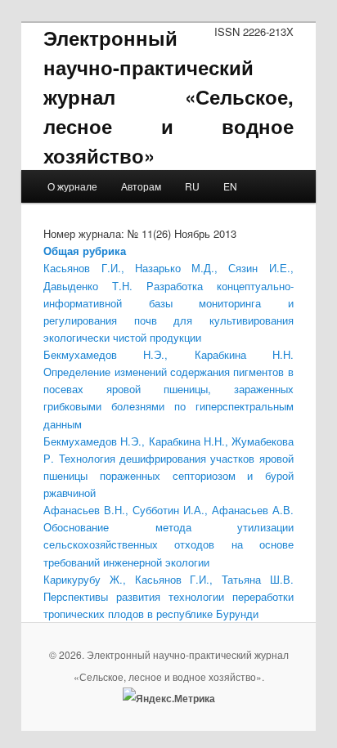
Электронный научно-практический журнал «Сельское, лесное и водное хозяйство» (168, 96)
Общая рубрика (84, 250)
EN (230, 186)
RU (192, 186)
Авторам (141, 186)
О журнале (72, 186)
